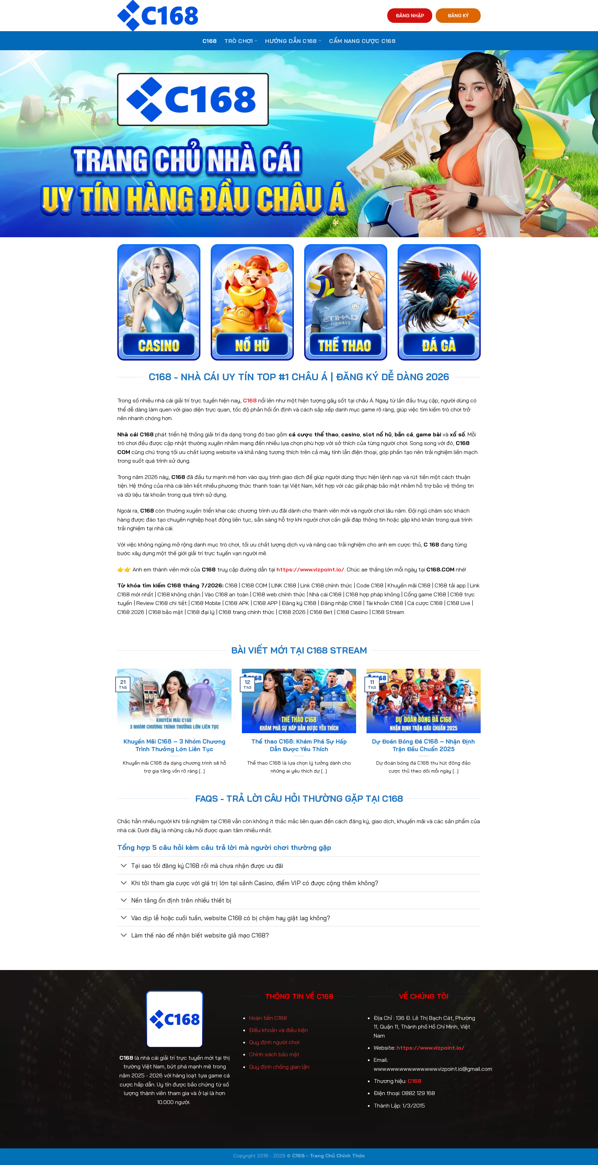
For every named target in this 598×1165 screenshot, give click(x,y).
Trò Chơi (238, 40)
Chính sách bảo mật (274, 1054)
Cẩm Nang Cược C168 (362, 40)
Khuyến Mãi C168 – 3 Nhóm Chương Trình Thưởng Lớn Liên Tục (174, 745)
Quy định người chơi (274, 1042)
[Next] (482, 730)
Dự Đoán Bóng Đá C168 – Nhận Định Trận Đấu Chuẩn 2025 (423, 745)
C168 (209, 40)
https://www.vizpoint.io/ (430, 1047)
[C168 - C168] (189, 15)
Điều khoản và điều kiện (278, 1029)
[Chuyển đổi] (124, 866)
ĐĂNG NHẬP (410, 15)
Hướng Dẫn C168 (291, 40)
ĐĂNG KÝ (458, 15)
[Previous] (116, 730)
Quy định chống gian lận (279, 1066)
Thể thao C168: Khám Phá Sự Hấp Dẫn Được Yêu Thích (299, 745)
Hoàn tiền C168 (268, 1017)
